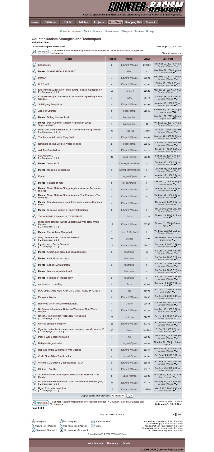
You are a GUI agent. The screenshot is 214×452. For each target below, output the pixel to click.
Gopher (129, 303)
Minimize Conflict (47, 369)
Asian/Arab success (58, 258)
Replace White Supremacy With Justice (59, 349)
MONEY (42, 78)
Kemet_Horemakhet (129, 163)
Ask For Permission (49, 150)
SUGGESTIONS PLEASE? (61, 71)
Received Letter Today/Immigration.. (58, 303)
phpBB (100, 434)
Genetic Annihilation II (59, 271)
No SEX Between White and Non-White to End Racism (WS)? (71, 381)
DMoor (129, 238)
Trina (165, 344)
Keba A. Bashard (129, 232)
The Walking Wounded (59, 232)
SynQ (129, 97)
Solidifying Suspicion (50, 104)
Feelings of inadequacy (60, 278)
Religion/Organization (50, 343)
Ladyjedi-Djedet (129, 176)
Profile (141, 31)
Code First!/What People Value (54, 356)
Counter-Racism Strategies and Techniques (66, 39)
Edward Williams (129, 65)
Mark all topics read (172, 53)
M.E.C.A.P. (43, 84)
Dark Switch (165, 292)
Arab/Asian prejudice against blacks (67, 252)
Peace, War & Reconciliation (53, 337)
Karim (129, 330)
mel (129, 337)
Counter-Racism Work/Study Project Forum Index (79, 50)
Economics (44, 65)
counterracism (165, 72)
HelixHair (129, 131)
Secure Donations (72, 31)
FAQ (88, 31)
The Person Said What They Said (56, 137)
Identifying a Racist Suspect (53, 244)
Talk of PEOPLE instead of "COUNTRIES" (60, 216)
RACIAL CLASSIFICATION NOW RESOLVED (62, 316)
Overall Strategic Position (52, 323)
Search (99, 31)
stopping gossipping (58, 170)
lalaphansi (129, 252)
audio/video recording (50, 284)
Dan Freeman (129, 157)
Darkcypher (165, 240)
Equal (41, 176)
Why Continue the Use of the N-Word (58, 237)
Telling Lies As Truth (58, 117)
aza (129, 290)
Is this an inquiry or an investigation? (67, 210)
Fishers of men (55, 183)
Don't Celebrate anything (52, 388)
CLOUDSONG (46, 155)
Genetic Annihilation (58, 265)
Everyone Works (47, 297)
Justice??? (53, 163)
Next (180, 46)
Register (128, 31)
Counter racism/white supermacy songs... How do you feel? (71, 329)
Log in (152, 31)
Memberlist (113, 31)
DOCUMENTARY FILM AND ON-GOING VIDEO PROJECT (69, 290)
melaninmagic (129, 183)
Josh (129, 216)
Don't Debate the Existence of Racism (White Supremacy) (69, 129)
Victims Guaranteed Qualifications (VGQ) (61, 362)
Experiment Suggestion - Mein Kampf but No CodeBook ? (70, 89)
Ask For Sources (47, 111)
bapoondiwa (129, 111)
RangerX (129, 91)
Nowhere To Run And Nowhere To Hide (59, 144)
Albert (129, 71)
